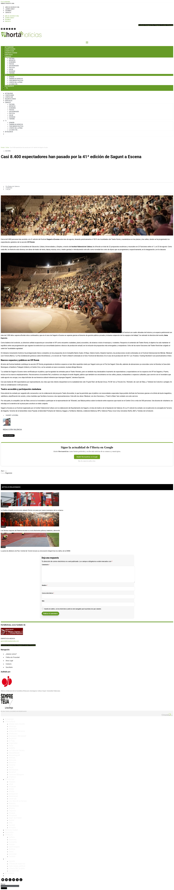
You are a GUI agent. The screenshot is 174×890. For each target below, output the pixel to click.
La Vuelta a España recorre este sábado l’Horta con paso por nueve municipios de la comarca (32, 510)
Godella (12, 748)
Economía (12, 62)
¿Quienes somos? (10, 9)
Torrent (3, 547)
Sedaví (11, 820)
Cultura (11, 58)
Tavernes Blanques (16, 774)
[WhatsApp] (15, 29)
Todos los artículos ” (8, 435)
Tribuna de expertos (16, 78)
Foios (11, 745)
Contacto (8, 12)
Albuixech (13, 729)
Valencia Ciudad (11, 53)
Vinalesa (12, 777)
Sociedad (12, 71)
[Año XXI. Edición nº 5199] (12, 7)
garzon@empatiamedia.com (10, 641)
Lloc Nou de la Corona (17, 801)
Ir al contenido (5, 2)
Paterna (3, 526)
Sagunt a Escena (12, 415)
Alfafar (11, 791)
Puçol (11, 767)
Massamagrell (14, 755)
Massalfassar (14, 753)
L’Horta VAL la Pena (15, 82)
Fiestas (11, 64)
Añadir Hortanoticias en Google (87, 457)
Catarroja (12, 798)
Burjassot (12, 738)
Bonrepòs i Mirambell (17, 736)
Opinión (11, 77)
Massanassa (14, 806)
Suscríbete (8, 10)
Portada (3, 147)
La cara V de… (13, 84)
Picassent (13, 815)
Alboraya (12, 726)
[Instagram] (4, 29)
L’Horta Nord (10, 49)
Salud (11, 69)
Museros (12, 762)
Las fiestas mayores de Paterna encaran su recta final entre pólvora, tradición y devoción (30, 530)
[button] (87, 163)
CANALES (9, 835)
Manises (12, 803)
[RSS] (7, 29)
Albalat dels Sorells (17, 724)
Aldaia (11, 789)
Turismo (12, 73)
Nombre (45, 585)
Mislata (12, 808)
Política (12, 67)
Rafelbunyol (13, 769)
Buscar (7, 88)
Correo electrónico (48, 593)
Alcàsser (12, 786)
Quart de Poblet (15, 818)
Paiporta (12, 810)
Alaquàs (12, 782)
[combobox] (10, 886)
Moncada (12, 760)
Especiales (9, 55)
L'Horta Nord (4, 506)
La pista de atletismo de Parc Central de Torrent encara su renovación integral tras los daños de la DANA (35, 551)
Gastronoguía (14, 66)
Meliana (12, 757)
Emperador (13, 743)
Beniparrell (13, 794)
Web (43, 601)
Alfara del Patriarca (17, 731)
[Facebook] (2, 29)
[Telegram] (9, 29)
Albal (11, 784)
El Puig (11, 741)
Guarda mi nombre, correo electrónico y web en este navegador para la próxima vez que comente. (73, 609)
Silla (10, 822)
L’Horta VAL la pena (17, 868)
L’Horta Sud (9, 51)
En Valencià (9, 86)
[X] (12, 29)
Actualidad (9, 47)
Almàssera (13, 733)
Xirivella (12, 827)
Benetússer (13, 796)
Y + (6, 75)
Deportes (12, 60)
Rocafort (12, 772)
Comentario (46, 564)
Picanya (12, 813)
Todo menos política (16, 80)
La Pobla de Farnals (16, 750)
